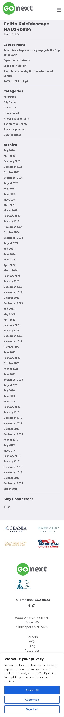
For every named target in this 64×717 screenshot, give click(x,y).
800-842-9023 (38, 600)
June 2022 (9, 352)
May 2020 (9, 401)
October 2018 (11, 478)
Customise (32, 699)
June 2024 (9, 254)
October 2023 (11, 297)
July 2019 (9, 445)
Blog (32, 646)
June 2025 (9, 194)
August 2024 (11, 243)
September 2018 (13, 483)
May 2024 (9, 259)
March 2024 (10, 270)
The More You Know (15, 124)
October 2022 (11, 347)
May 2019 (9, 450)
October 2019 (11, 428)
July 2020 (9, 390)
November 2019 (13, 423)
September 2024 (13, 237)
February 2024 (12, 276)
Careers (32, 637)
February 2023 (12, 325)
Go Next (18, 8)
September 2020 (13, 379)
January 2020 (11, 412)
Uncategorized (12, 134)
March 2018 (10, 488)
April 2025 (9, 205)
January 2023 (11, 330)
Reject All (32, 709)
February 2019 (12, 456)
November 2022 (13, 341)
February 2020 (12, 407)
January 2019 (11, 461)
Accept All (32, 690)
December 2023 (13, 286)
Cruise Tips (10, 107)
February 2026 (12, 161)
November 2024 (13, 227)
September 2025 (13, 177)
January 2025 (11, 221)
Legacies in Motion (15, 65)
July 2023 (9, 308)
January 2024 (11, 281)
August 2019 (11, 439)
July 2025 (9, 188)
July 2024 (9, 248)
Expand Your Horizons (17, 60)
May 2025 (9, 199)
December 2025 (13, 166)
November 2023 (13, 292)
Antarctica (10, 96)
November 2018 (13, 472)
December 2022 (13, 336)
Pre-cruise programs (16, 118)
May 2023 (9, 314)
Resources (32, 650)
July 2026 (9, 150)
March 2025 (10, 210)
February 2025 (12, 215)
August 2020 (11, 385)
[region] (32, 685)
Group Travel (11, 113)
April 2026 (9, 155)
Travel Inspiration (14, 129)
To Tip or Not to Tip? (16, 81)
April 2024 (9, 265)
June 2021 (9, 374)
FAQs (32, 641)
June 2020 (9, 396)
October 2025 (11, 172)
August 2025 (11, 183)
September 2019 (13, 434)
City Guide (10, 102)
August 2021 (11, 368)
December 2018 (13, 467)
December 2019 (13, 417)
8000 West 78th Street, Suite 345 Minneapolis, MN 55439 (32, 622)
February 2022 (12, 357)
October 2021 (11, 363)
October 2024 (11, 232)
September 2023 (13, 303)
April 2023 (9, 319)
